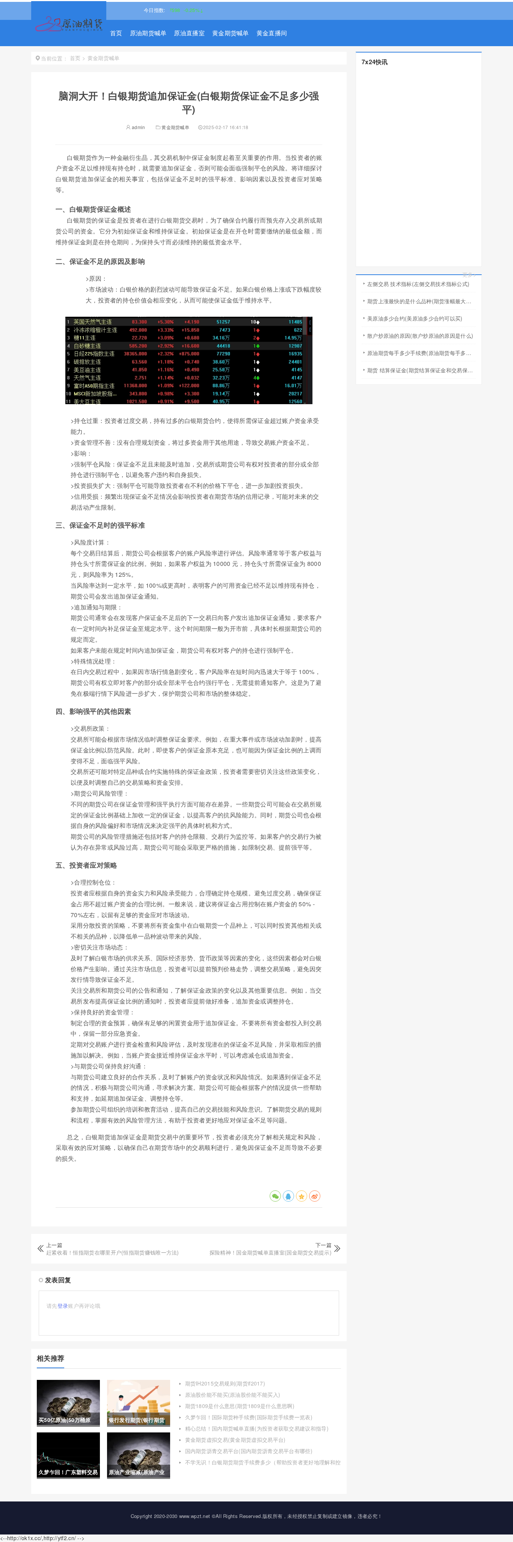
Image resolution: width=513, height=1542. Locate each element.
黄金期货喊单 (230, 33)
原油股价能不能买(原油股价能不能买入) (233, 1394)
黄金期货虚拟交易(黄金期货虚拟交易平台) (235, 1439)
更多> (469, 274)
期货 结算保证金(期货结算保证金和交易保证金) (421, 370)
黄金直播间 (271, 33)
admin (138, 127)
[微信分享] (275, 1196)
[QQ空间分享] (301, 1196)
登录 (62, 1305)
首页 (116, 33)
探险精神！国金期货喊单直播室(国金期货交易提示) (271, 1252)
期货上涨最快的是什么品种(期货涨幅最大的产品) (421, 301)
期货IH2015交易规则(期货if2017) (225, 1383)
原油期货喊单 (148, 33)
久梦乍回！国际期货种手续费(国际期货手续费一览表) (249, 1417)
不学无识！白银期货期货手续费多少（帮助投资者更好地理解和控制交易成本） (263, 1465)
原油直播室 (189, 33)
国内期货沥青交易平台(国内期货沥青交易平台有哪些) (249, 1451)
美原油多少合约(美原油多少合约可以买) (415, 318)
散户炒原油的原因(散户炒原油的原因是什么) (420, 335)
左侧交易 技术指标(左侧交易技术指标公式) (418, 283)
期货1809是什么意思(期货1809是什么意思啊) (240, 1406)
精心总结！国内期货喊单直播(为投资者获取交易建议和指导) (257, 1428)
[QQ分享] (288, 1196)
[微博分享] (314, 1196)
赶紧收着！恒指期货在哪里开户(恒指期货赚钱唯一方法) (112, 1252)
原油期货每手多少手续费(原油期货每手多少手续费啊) (421, 353)
